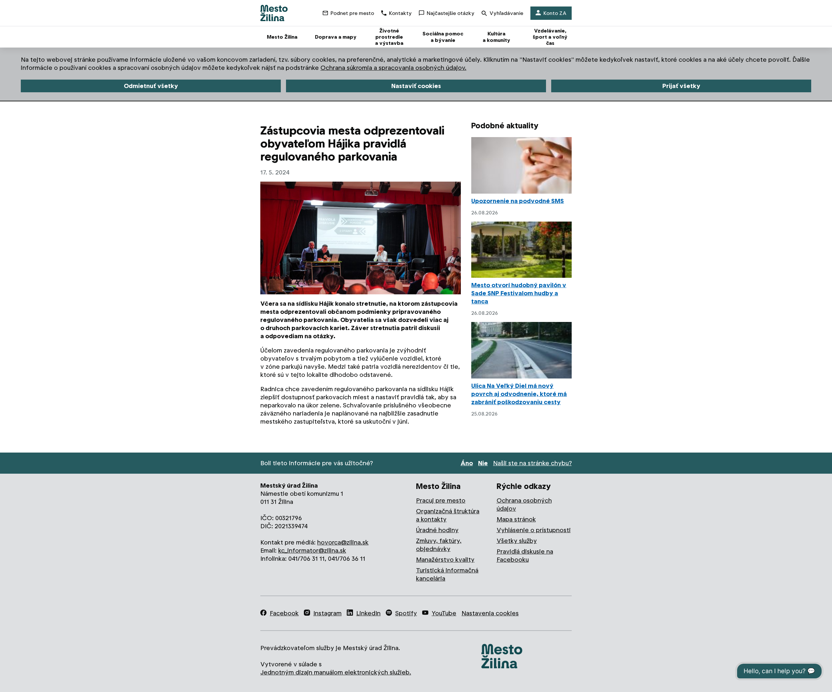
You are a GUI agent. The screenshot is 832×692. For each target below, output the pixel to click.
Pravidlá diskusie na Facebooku (525, 555)
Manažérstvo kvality (445, 560)
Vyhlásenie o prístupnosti (534, 530)
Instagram (327, 613)
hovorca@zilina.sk (343, 542)
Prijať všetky (681, 86)
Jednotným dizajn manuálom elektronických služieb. (335, 672)
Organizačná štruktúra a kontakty (447, 515)
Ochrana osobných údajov (524, 504)
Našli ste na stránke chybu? (532, 463)
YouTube (444, 613)
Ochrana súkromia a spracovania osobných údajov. (393, 68)
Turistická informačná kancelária (447, 574)
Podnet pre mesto (352, 13)
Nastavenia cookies (490, 613)
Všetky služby (517, 541)
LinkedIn (368, 613)
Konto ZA (554, 13)
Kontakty (400, 13)
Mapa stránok (516, 519)
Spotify (406, 613)
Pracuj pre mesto (440, 500)
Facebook (284, 613)
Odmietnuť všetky (151, 86)
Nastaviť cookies (416, 86)
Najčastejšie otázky (450, 13)
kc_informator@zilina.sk (312, 550)
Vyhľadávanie (506, 13)
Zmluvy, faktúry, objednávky (439, 545)
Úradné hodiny (437, 530)
